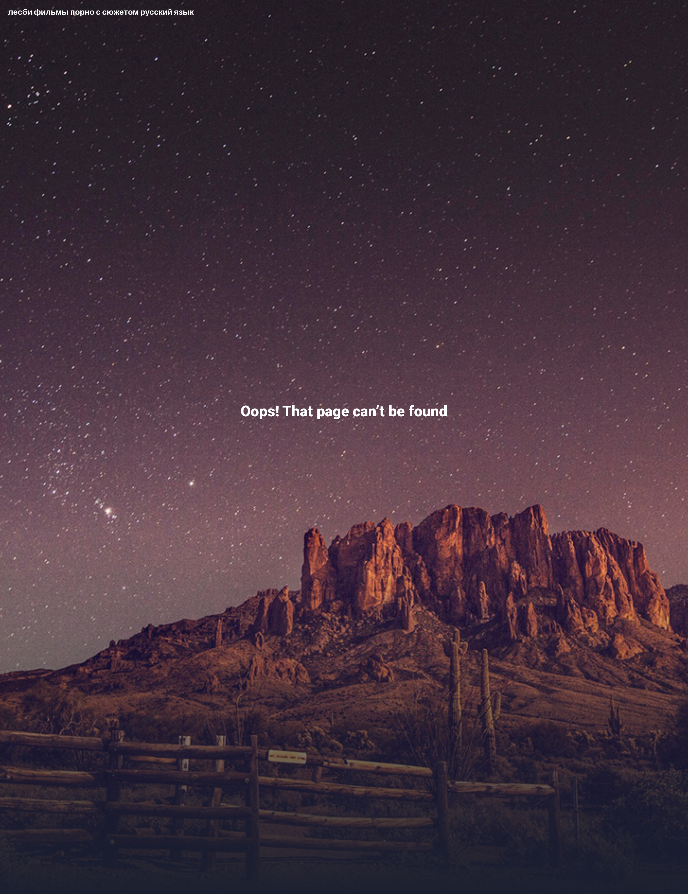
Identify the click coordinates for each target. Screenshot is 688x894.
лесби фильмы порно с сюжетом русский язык (101, 11)
